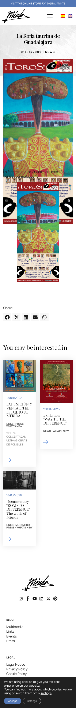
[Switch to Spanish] (62, 16)
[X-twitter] (48, 599)
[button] (50, 16)
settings (46, 693)
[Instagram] (21, 599)
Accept (12, 701)
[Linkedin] (41, 599)
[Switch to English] (70, 16)
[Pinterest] (55, 599)
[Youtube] (35, 599)
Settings (32, 701)
